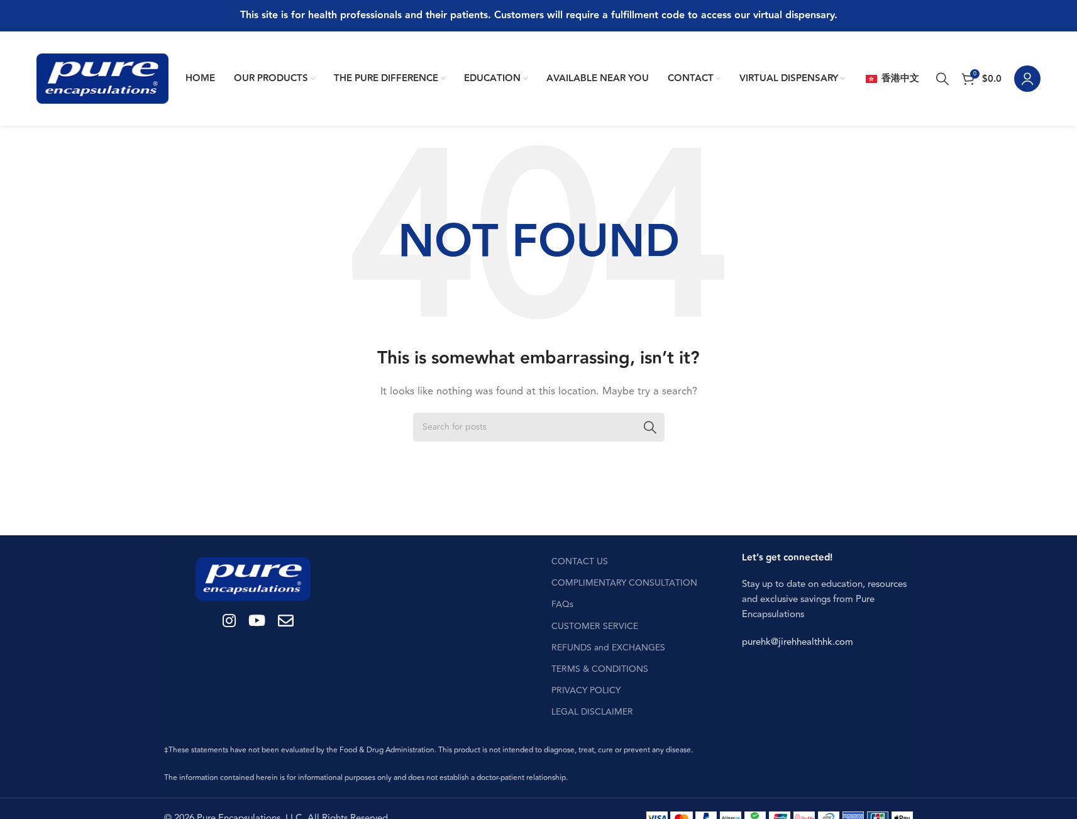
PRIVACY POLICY (586, 690)
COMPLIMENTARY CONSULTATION (624, 582)
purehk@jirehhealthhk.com (797, 642)
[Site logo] (102, 78)
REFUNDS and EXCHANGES (608, 647)
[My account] (1027, 78)
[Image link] (253, 578)
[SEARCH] (650, 427)
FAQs (562, 604)
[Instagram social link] (229, 622)
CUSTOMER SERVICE (594, 626)
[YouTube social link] (257, 622)
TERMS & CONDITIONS (599, 669)
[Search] (942, 78)
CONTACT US (579, 561)
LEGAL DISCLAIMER (592, 711)
